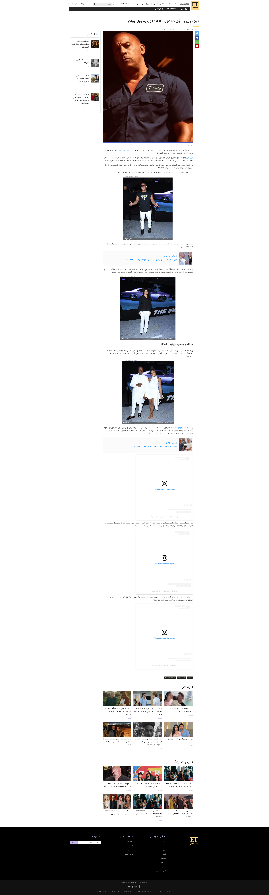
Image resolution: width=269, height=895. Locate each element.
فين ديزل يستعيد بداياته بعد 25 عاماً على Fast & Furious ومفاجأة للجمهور (180, 814)
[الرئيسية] (194, 5)
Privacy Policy (127, 891)
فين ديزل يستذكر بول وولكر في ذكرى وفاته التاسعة (155, 447)
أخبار (164, 842)
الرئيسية (172, 4)
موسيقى (140, 4)
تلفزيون (149, 4)
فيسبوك (130, 842)
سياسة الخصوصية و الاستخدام (144, 891)
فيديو (156, 4)
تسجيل (73, 843)
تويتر (131, 846)
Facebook (68, 4)
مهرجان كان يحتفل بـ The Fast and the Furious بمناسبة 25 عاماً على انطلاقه (148, 814)
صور (164, 850)
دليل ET (83, 4)
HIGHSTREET (124, 4)
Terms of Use (115, 891)
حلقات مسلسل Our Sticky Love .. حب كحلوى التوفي (81, 79)
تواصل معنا (129, 854)
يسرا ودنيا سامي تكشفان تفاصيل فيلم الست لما (80, 44)
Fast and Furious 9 (170, 677)
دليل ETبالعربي (161, 871)
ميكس (115, 4)
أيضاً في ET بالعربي (169, 257)
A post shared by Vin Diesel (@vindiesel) (164, 517)
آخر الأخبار (163, 4)
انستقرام (130, 850)
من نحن (168, 891)
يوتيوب (129, 886)
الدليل (183, 9)
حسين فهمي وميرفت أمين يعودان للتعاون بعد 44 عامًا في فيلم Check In (117, 711)
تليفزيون (159, 718)
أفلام (133, 4)
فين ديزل (189, 158)
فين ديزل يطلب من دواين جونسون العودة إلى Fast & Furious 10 (151, 260)
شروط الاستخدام (101, 891)
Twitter (76, 4)
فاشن (164, 867)
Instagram (72, 4)
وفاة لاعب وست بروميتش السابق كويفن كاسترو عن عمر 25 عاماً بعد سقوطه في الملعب (148, 742)
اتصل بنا (159, 891)
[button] (197, 33)
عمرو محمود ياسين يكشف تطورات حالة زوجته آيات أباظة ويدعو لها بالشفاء (117, 742)
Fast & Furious (123, 150)
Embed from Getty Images (130, 176)
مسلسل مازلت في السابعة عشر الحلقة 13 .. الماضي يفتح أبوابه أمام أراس (148, 711)
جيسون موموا (182, 428)
